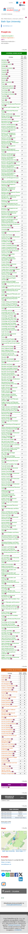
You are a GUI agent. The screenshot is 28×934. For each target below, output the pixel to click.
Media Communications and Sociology (8, 578)
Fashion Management (6, 719)
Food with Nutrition (6, 466)
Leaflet (13, 849)
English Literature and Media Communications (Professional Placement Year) (9, 396)
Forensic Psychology (6, 471)
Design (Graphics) (6, 700)
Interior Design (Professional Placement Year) (8, 526)
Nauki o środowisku (6, 82)
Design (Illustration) (6, 702)
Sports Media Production (7, 646)
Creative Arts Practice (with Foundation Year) (8, 240)
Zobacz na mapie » (6, 862)
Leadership (4, 787)
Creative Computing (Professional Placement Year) (10, 251)
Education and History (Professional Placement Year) (10, 379)
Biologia (3, 66)
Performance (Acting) (6, 746)
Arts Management (5, 683)
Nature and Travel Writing (7, 744)
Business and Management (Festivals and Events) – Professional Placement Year (8, 158)
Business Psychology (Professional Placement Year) (10, 225)
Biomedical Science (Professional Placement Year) (9, 122)
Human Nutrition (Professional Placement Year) (9, 523)
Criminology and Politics (7, 316)
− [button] (3, 835)
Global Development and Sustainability (7, 491)
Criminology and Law (6, 310)
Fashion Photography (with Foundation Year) (8, 436)
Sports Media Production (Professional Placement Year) (9, 649)
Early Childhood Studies (7, 348)
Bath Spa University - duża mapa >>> (14, 851)
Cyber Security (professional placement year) (8, 334)
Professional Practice (6, 755)
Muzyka (3, 80)
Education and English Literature (9, 366)
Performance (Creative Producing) (7, 748)
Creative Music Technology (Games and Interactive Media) (10, 270)
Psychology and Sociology (8, 622)
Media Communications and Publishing (8, 570)
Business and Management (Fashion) (8, 146)
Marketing (3, 78)
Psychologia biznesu (6, 92)
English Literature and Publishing (9, 407)
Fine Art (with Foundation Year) (9, 464)
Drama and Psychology (7, 346)
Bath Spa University (6, 812)
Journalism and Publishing (8, 547)
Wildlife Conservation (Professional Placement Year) (10, 658)
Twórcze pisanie (5, 102)
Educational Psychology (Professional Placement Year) (9, 383)
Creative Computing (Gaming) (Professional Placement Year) (9, 248)
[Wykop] (3, 885)
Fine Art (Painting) (5, 727)
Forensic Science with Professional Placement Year (10, 479)
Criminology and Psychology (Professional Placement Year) (9, 324)
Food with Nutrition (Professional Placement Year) (9, 468)
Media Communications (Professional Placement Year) (9, 567)
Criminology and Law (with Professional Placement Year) (8, 313)
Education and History (7, 377)
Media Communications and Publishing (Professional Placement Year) (10, 574)
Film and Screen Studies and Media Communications (10, 445)
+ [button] (3, 833)
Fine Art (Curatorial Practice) (8, 723)
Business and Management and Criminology (9, 201)
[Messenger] (3, 876)
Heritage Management (7, 731)
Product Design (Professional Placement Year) (8, 612)
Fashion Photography (6, 430)
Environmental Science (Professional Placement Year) (10, 413)
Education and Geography (8, 371)
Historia (3, 74)
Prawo (3, 84)
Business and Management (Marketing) (8, 185)
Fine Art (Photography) (7, 729)
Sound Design (5, 766)
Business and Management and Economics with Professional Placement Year (9, 213)
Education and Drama (6, 364)
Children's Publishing (6, 687)
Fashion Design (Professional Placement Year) (8, 418)
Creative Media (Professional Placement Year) (8, 264)
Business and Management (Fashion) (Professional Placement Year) (10, 150)
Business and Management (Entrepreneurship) (8, 138)
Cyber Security (5, 331)
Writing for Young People (7, 773)
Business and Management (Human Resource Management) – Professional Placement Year (10, 166)
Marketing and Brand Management (6, 741)
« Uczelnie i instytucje (6, 14)
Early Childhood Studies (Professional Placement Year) (9, 351)
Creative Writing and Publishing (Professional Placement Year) (9, 304)
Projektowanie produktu (7, 88)
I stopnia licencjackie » (7, 36)
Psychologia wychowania (7, 94)
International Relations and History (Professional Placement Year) (10, 536)
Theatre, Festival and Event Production (8, 652)
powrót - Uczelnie (10, 891)
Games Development (6, 482)
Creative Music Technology (8, 267)
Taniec (3, 100)
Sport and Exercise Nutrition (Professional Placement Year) (9, 638)
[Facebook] (16, 876)
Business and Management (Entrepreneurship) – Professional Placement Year (9, 143)
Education (3, 357)
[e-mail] (12, 876)
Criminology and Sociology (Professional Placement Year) (9, 329)
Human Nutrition (5, 520)
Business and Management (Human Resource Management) (10, 162)
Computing (4, 229)
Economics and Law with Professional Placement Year (8, 354)
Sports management (6, 641)
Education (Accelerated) (7, 359)
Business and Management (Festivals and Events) (8, 154)
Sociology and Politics (7, 630)
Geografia (3, 72)
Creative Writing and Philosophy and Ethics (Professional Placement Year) (10, 299)
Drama (3, 337)
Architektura (4, 62)
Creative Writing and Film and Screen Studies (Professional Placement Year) (10, 291)
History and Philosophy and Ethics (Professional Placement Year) (10, 512)
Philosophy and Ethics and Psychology (8, 588)
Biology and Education (7, 114)
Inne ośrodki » (5, 43)
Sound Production (5, 768)
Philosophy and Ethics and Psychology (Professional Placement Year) (10, 592)
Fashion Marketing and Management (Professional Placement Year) (10, 428)
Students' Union (5, 800)
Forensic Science (5, 476)
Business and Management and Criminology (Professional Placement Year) (10, 205)
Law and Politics (5, 555)
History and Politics (6, 515)
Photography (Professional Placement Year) (8, 596)
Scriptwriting (4, 760)
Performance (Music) (6, 753)
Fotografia (3, 70)
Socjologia (4, 96)
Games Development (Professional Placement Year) (10, 484)
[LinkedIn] (21, 880)
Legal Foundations (6, 739)
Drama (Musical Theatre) (7, 339)
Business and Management (8, 124)
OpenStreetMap (19, 849)
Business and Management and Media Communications (9, 217)
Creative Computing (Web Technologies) (8, 254)
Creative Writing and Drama (8, 276)
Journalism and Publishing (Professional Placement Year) (9, 549)
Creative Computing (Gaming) (9, 245)
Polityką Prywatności (14, 925)
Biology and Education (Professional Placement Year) (10, 116)
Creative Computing (6, 243)
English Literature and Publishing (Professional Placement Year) (9, 409)
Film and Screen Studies (7, 439)
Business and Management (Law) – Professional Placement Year (10, 181)
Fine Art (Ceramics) (6, 721)
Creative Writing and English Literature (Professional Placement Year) (10, 283)
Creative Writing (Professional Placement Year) (8, 273)
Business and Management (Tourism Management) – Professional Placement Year (10, 197)
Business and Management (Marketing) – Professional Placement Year (8, 189)
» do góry (24, 49)
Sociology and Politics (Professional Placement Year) (10, 633)
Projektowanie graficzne (7, 86)
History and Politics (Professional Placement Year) (9, 518)
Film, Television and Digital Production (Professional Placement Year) (10, 457)
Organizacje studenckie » (8, 41)
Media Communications (7, 564)
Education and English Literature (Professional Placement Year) (9, 369)
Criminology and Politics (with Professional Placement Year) (8, 318)
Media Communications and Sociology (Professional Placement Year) (10, 582)
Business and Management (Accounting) (8, 130)
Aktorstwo (4, 60)
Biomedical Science (6, 119)
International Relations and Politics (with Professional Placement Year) (10, 543)
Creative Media (5, 262)
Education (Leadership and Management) (8, 713)
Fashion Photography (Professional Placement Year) (10, 433)
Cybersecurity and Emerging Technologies (8, 697)
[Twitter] (21, 876)
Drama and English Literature (8, 341)
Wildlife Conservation (6, 655)
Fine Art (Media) (5, 725)
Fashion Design (5, 415)
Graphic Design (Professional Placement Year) (8, 499)
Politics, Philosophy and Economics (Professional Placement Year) (10, 606)
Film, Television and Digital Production (8, 453)
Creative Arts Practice (7, 234)
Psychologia (4, 90)
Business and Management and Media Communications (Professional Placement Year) (9, 221)
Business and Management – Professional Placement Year (8, 127)
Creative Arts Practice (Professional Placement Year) (10, 237)
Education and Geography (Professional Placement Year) (9, 374)
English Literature (5, 385)
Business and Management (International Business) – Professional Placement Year (8, 174)
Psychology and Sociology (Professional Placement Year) (9, 624)
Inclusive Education (6, 733)
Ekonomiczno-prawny (7, 68)
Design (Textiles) (5, 704)
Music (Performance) (6, 585)
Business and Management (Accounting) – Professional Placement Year (8, 135)
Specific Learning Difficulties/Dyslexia (6, 770)
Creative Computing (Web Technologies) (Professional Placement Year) (8, 259)
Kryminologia (4, 76)
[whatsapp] (8, 876)
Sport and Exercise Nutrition (8, 636)
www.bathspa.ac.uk (7, 25)
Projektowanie (5, 675)
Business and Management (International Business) (8, 170)
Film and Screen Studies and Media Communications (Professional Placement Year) (10, 449)
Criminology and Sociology (8, 326)
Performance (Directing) (7, 751)
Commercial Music (6, 227)
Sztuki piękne (4, 98)
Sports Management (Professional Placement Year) (10, 644)
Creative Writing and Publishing (9, 302)
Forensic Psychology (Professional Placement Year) (10, 474)
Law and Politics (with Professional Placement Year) (10, 558)
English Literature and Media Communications (8, 391)
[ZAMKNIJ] (18, 930)
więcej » (22, 784)
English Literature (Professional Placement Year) (9, 388)
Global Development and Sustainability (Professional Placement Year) (8, 495)
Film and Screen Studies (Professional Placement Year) (9, 442)
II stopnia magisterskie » (7, 37)
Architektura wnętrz (6, 64)
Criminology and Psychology (8, 321)
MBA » (3, 39)
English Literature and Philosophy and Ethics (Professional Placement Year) (10, 404)
